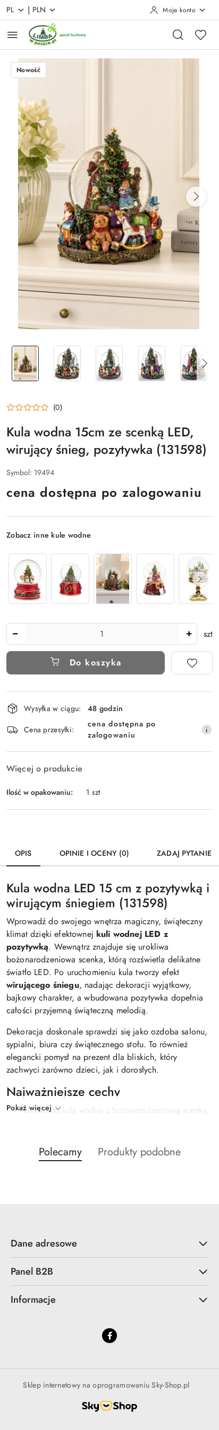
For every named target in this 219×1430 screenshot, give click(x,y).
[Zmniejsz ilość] (15, 634)
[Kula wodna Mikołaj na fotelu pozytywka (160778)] (112, 578)
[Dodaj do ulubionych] (192, 662)
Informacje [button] (33, 1299)
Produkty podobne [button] (139, 1152)
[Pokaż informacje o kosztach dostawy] (207, 729)
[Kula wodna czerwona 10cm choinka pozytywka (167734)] (70, 578)
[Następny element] (199, 579)
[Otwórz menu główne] (12, 35)
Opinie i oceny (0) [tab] (95, 853)
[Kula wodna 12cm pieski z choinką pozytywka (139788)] (27, 578)
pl (10, 9)
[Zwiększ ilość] (189, 634)
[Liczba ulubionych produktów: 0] (200, 34)
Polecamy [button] (60, 1152)
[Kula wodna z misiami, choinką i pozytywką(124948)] (155, 578)
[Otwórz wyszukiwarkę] (178, 34)
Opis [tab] (23, 853)
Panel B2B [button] (32, 1271)
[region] (109, 578)
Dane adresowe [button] (44, 1243)
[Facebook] (109, 1335)
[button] (196, 196)
